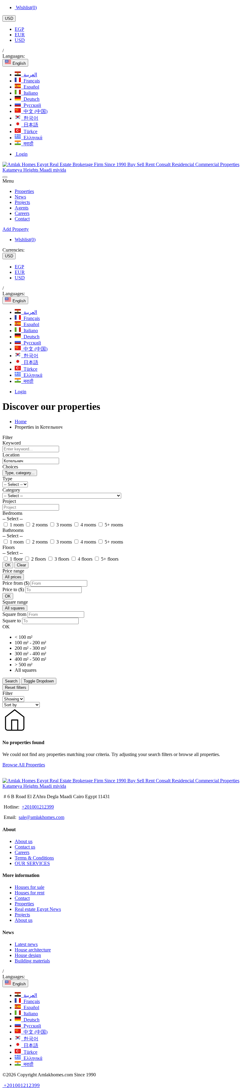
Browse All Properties (23, 764)
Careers (22, 213)
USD (9, 18)
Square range (15, 602)
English (18, 63)
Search (11, 681)
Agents (21, 207)
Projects (22, 202)
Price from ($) (15, 583)
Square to (11, 620)
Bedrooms (12, 513)
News (20, 196)
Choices (10, 466)
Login (21, 154)
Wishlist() (26, 7)
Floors (8, 547)
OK (8, 565)
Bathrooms (13, 530)
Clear (21, 565)
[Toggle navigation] (4, 177)
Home (21, 421)
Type (7, 478)
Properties (24, 191)
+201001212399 (38, 806)
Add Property (15, 229)
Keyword (11, 442)
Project (9, 501)
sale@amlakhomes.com (41, 817)
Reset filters (15, 687)
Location (11, 454)
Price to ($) (13, 589)
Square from (14, 614)
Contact (22, 218)
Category (11, 490)
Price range (13, 570)
